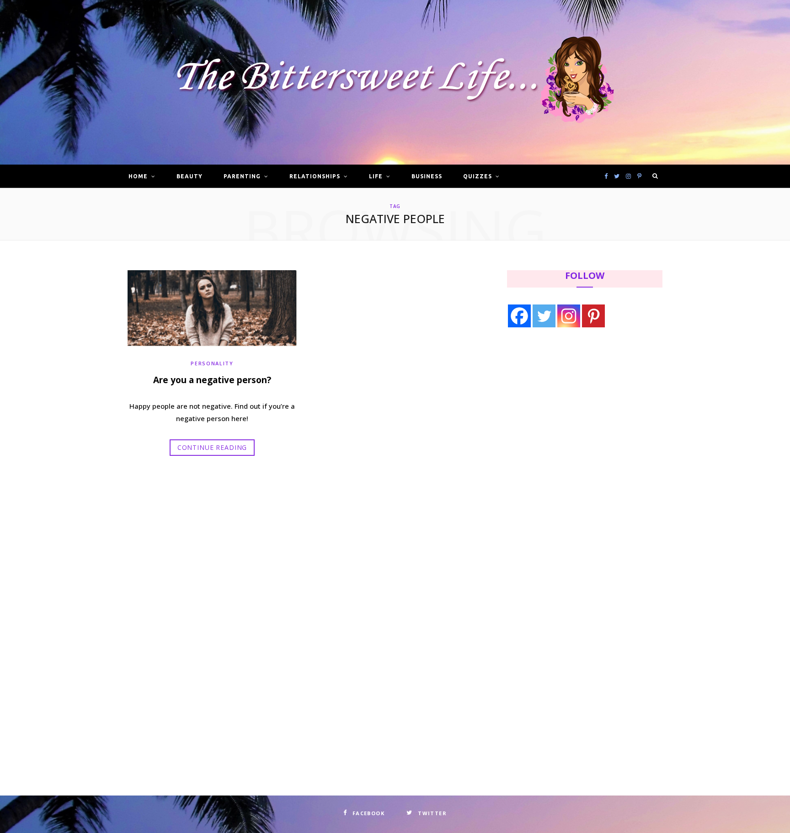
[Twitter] (544, 315)
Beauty (189, 176)
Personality (212, 363)
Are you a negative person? (212, 380)
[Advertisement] (564, 410)
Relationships (314, 176)
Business (426, 176)
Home (138, 176)
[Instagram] (568, 315)
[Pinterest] (593, 315)
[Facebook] (519, 315)
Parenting (242, 176)
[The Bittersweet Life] (395, 82)
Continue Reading (212, 447)
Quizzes (477, 176)
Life (376, 176)
